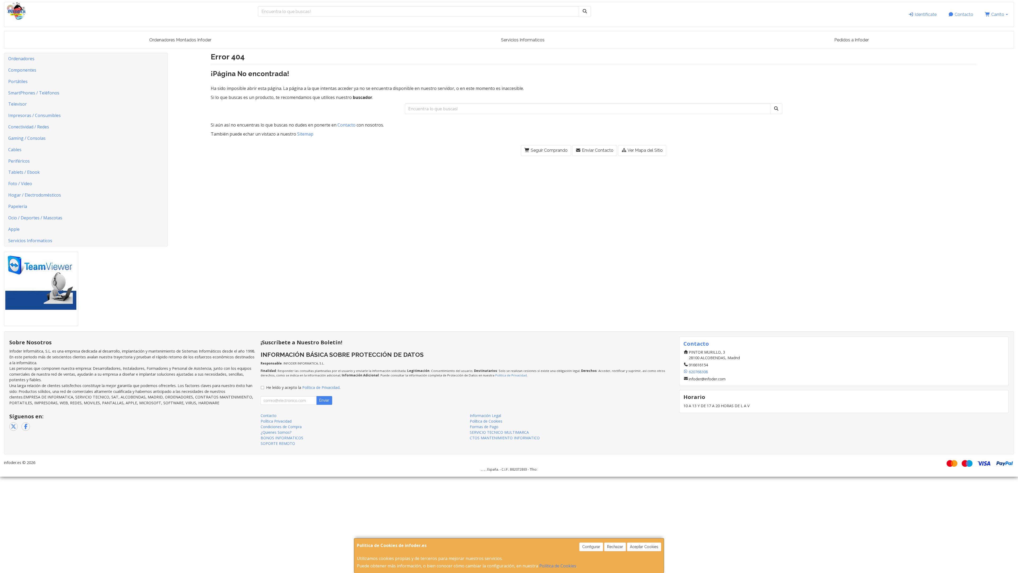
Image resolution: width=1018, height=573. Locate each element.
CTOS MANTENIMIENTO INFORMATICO (505, 437)
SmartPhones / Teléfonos (33, 93)
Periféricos (19, 161)
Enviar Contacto (597, 150)
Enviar (324, 400)
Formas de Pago (484, 426)
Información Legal (485, 415)
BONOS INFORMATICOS (282, 437)
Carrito (997, 14)
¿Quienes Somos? (276, 432)
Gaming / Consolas (27, 138)
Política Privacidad (276, 421)
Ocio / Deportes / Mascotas (35, 218)
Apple (14, 229)
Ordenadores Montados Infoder (180, 39)
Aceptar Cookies (644, 547)
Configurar (591, 547)
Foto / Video (20, 183)
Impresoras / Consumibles (34, 115)
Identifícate (925, 14)
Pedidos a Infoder (851, 39)
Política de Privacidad (511, 375)
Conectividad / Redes (28, 127)
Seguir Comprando (549, 150)
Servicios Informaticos (523, 39)
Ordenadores (21, 59)
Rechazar (615, 547)
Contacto (963, 14)
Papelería (17, 206)
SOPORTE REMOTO (278, 443)
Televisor (17, 104)
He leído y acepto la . (303, 387)
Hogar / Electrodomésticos (34, 195)
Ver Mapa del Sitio (645, 150)
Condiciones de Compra (281, 426)
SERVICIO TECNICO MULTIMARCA (499, 432)
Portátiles (18, 81)
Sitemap (305, 134)
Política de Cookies (557, 566)
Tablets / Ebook (24, 172)
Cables (14, 150)
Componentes (22, 70)
